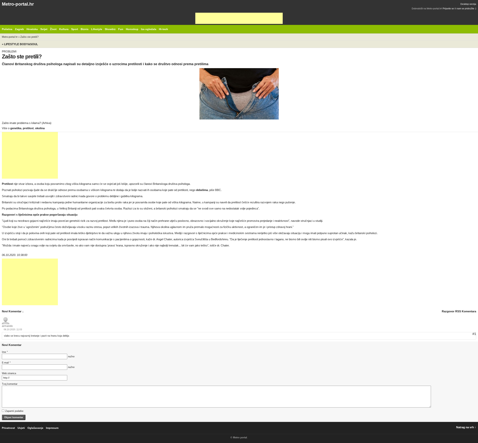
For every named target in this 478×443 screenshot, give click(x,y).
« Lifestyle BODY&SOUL (20, 44)
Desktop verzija (468, 4)
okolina (40, 128)
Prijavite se (448, 8)
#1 (474, 333)
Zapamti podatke (14, 411)
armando (7, 325)
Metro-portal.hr (18, 4)
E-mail (6, 362)
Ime (5, 352)
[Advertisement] (239, 18)
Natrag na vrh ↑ (466, 427)
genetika (15, 128)
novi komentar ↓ (13, 311)
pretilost (28, 128)
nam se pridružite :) (466, 8)
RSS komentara (465, 311)
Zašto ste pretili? (29, 36)
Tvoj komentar (9, 384)
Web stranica (9, 373)
